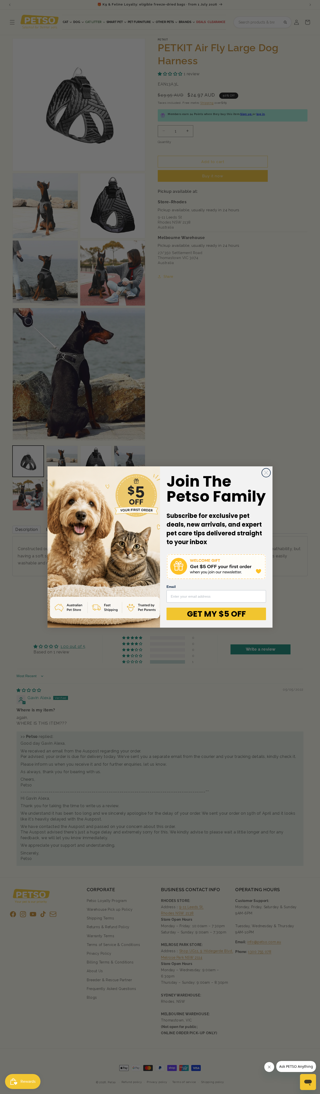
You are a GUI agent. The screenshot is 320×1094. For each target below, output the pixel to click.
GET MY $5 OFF (216, 613)
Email (171, 587)
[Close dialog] (266, 472)
